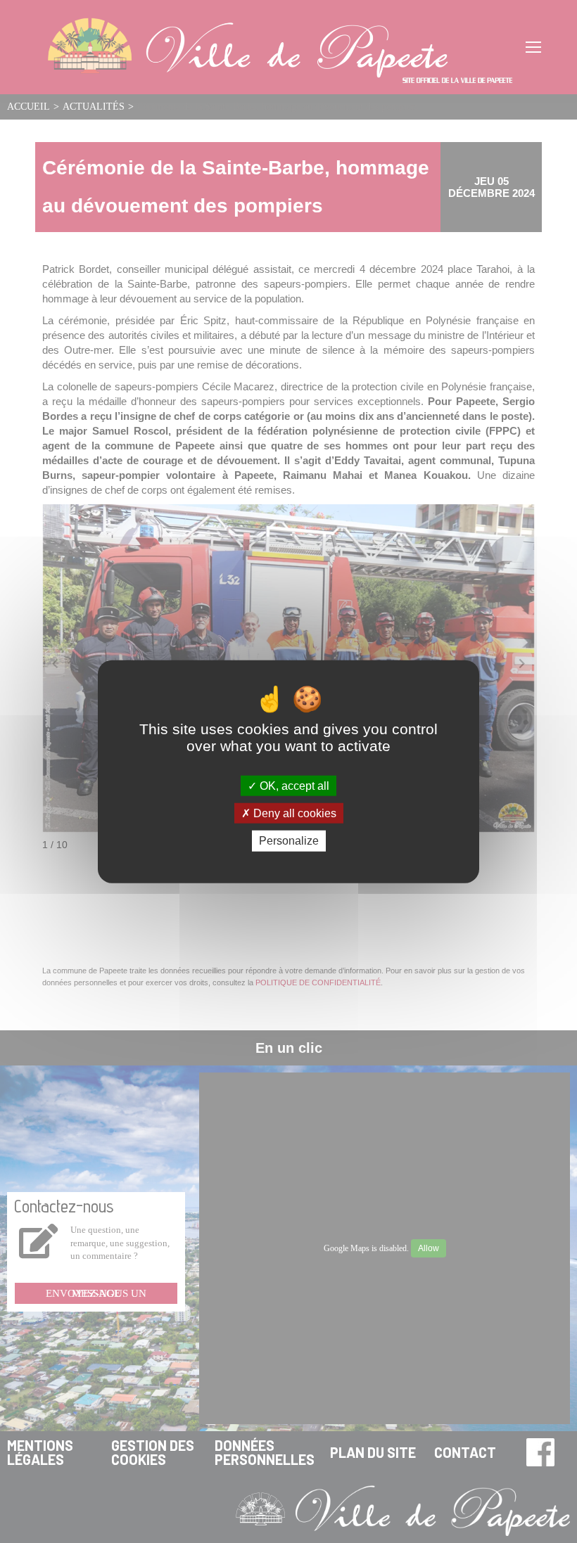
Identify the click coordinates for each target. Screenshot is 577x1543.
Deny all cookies (293, 813)
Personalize (289, 841)
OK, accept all (293, 786)
